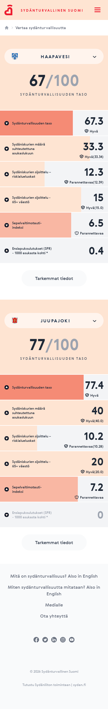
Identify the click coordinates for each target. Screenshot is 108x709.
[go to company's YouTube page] (71, 639)
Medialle (54, 605)
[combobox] (54, 56)
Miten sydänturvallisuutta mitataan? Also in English (54, 590)
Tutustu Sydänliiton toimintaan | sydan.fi (54, 684)
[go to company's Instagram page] (63, 639)
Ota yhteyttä (54, 616)
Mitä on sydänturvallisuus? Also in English (54, 576)
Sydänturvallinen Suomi (52, 10)
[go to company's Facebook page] (36, 639)
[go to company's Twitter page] (45, 639)
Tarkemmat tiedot (54, 278)
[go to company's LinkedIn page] (54, 639)
